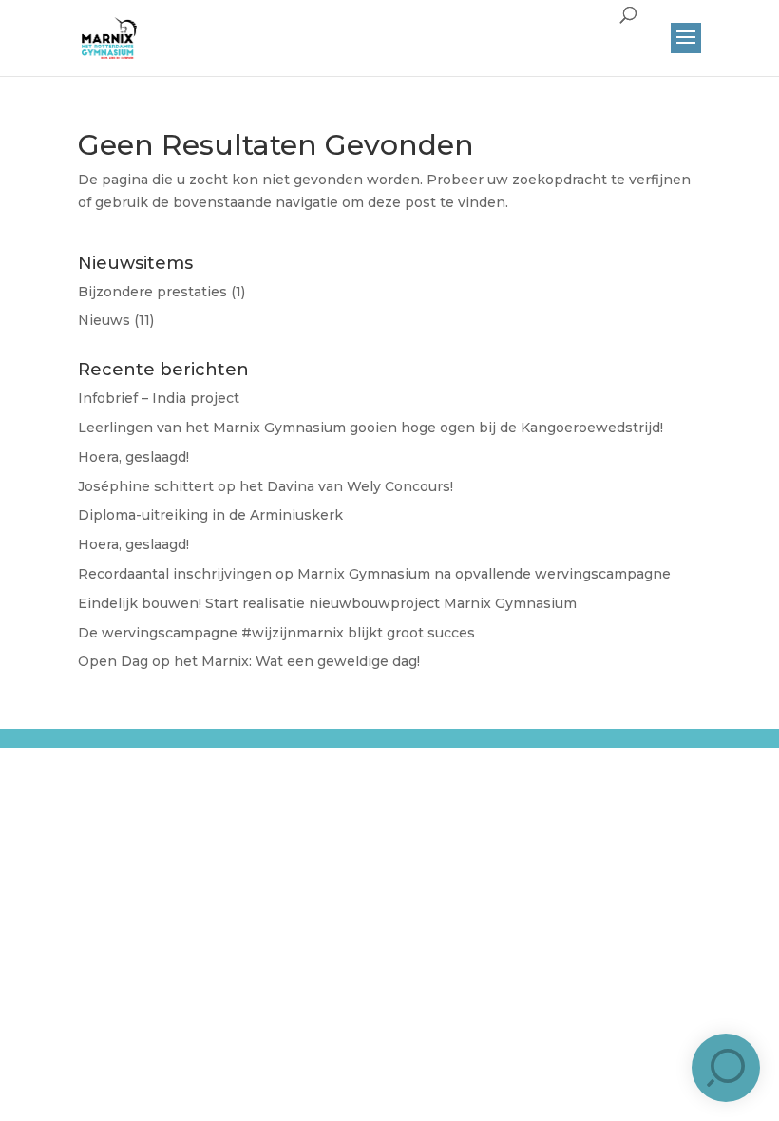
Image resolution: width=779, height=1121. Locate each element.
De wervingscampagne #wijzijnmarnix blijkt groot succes (276, 632)
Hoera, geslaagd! (133, 457)
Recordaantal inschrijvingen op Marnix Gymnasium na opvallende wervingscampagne (374, 573)
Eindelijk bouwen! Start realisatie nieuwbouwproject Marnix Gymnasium (327, 603)
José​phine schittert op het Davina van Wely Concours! (265, 486)
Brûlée (388, 753)
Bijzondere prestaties (152, 291)
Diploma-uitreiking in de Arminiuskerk (210, 514)
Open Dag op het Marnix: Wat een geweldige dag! (249, 661)
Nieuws (104, 320)
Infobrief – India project (158, 398)
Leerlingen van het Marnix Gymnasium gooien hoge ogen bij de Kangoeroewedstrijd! (370, 427)
